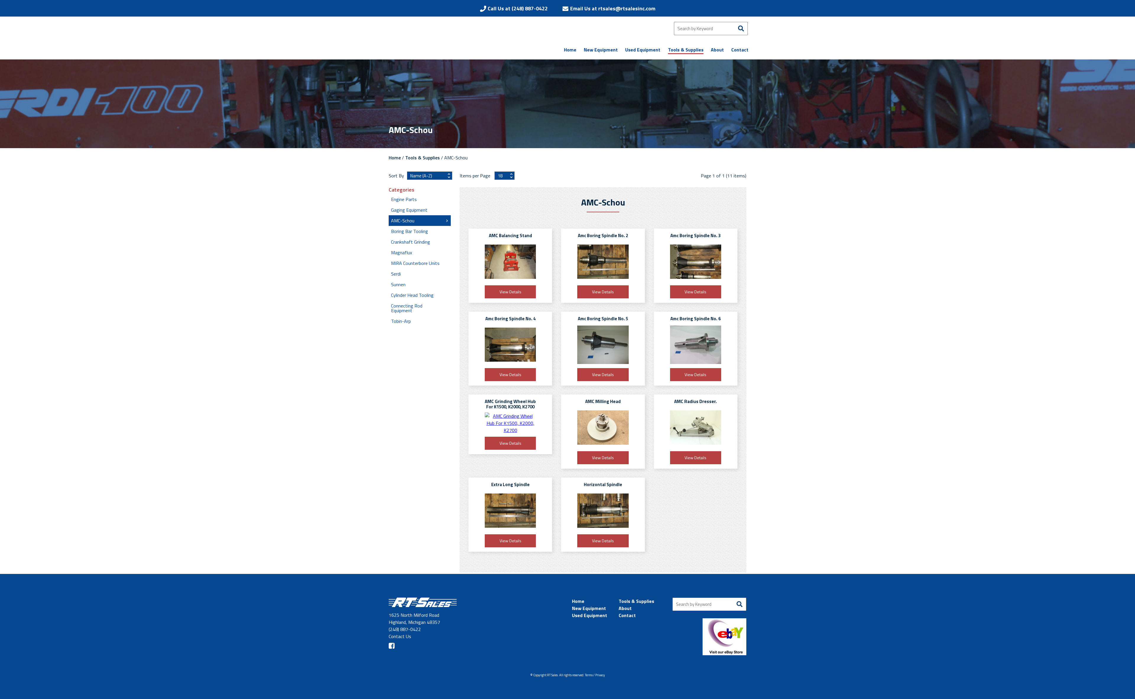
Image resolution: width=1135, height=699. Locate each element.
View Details (510, 292)
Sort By (396, 175)
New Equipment (589, 608)
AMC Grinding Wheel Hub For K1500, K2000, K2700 (510, 404)
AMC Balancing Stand (510, 235)
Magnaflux (401, 252)
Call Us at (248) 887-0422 (518, 8)
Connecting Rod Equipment (406, 308)
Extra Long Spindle (510, 484)
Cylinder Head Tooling (412, 295)
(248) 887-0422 (405, 629)
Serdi (396, 273)
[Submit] (741, 28)
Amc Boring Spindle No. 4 (510, 318)
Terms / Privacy (595, 675)
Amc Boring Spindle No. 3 (695, 235)
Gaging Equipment (409, 210)
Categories (401, 189)
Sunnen (398, 284)
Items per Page (476, 175)
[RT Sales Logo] (448, 41)
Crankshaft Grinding (410, 242)
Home (395, 157)
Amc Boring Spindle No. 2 (603, 235)
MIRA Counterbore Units (415, 263)
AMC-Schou (402, 220)
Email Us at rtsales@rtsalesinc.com (612, 8)
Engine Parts (404, 199)
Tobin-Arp (401, 321)
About (625, 608)
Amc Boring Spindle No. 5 (603, 318)
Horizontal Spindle (603, 484)
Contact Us (400, 636)
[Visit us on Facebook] (392, 646)
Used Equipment (589, 615)
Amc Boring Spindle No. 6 (695, 318)
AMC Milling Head (603, 401)
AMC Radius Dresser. (695, 401)
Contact (627, 615)
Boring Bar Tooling (409, 231)
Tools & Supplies (422, 157)
